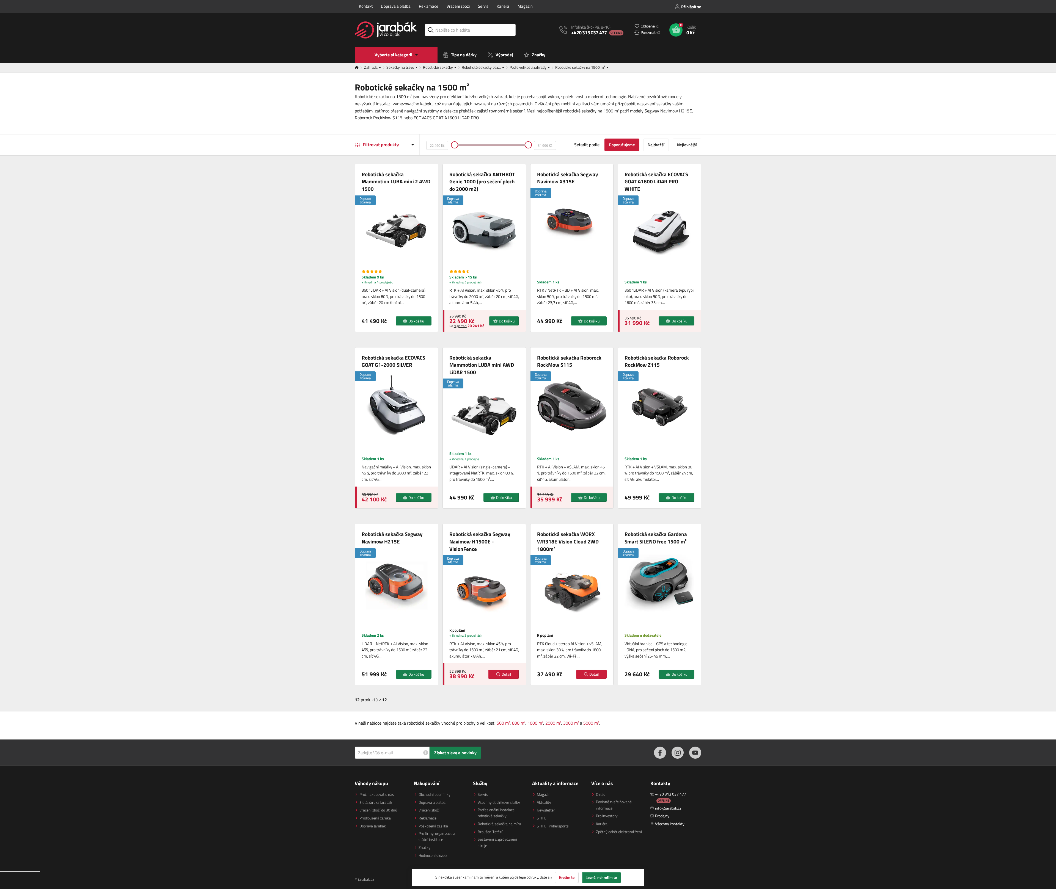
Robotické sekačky (438, 67)
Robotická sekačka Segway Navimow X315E (567, 178)
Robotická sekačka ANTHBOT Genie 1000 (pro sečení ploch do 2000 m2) (482, 182)
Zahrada (371, 67)
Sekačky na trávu (400, 67)
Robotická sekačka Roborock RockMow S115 (569, 361)
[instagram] (678, 753)
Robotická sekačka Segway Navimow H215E (392, 538)
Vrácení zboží (458, 6)
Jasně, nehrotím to (601, 877)
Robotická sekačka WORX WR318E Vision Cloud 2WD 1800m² (568, 542)
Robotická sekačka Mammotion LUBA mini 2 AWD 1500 (396, 182)
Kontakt (366, 6)
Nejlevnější (687, 145)
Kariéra (503, 6)
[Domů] (359, 68)
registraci (460, 325)
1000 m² (535, 723)
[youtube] (695, 753)
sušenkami (462, 877)
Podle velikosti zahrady (528, 67)
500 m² (503, 723)
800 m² (518, 723)
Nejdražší (656, 145)
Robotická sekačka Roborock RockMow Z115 (657, 361)
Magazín (525, 6)
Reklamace (428, 6)
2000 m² (553, 723)
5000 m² (591, 723)
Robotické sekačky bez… (482, 67)
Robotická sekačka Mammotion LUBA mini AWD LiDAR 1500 (481, 365)
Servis (483, 6)
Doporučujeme (622, 145)
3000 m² (571, 723)
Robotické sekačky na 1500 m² (580, 67)
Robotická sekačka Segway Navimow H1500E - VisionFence (479, 542)
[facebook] (660, 753)
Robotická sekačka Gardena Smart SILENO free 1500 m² (656, 538)
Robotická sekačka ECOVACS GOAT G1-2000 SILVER (393, 361)
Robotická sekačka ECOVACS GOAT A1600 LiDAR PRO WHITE (656, 182)
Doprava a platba (396, 6)
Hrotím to (566, 877)
